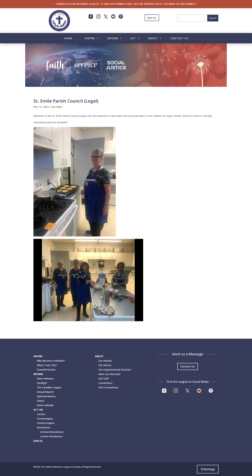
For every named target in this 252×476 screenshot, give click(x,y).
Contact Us (179, 38)
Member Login (151, 26)
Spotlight (57, 106)
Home (68, 38)
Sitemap (208, 469)
